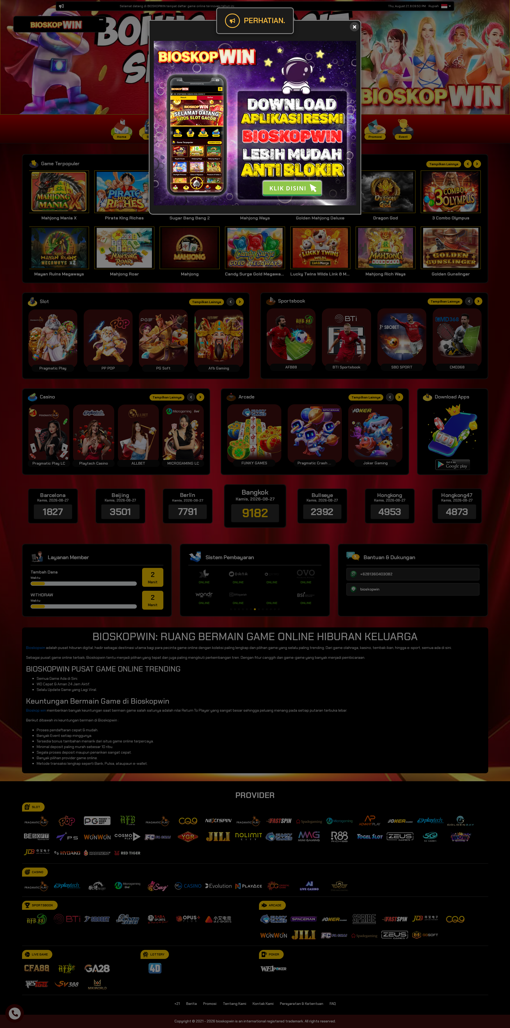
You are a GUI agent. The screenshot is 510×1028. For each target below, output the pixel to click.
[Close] (354, 26)
